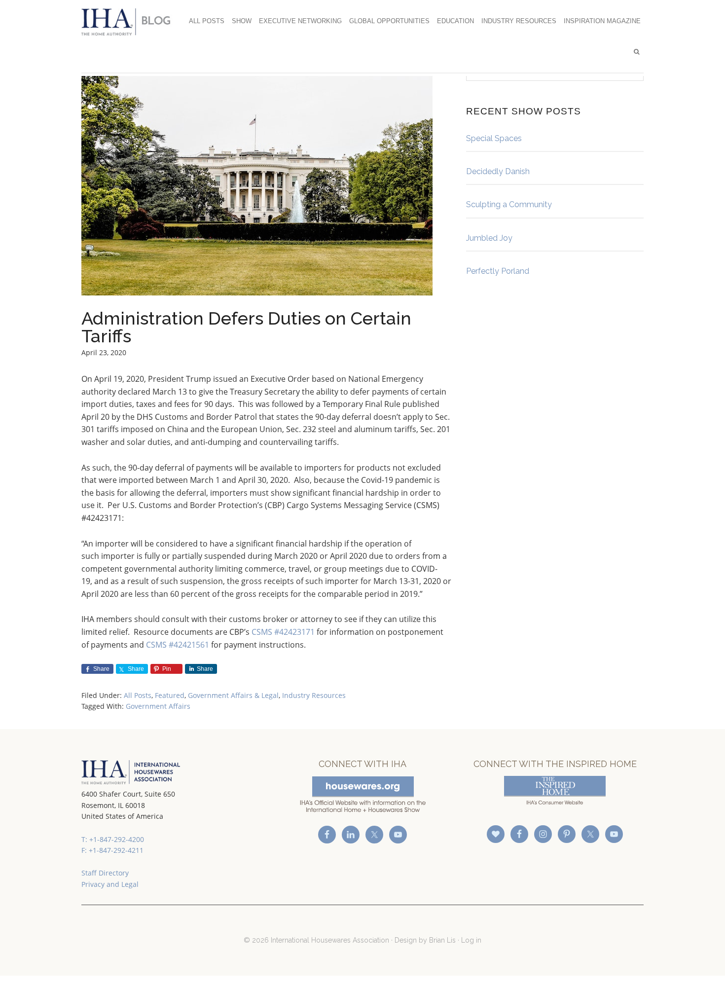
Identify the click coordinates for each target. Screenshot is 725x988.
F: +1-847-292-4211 (112, 850)
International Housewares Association (130, 21)
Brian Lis (442, 940)
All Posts (137, 695)
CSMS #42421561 (177, 644)
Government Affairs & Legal (233, 695)
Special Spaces (494, 138)
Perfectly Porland (497, 271)
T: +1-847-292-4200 (112, 839)
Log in (471, 940)
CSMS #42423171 (283, 631)
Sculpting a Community (509, 204)
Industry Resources (314, 695)
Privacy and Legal (110, 884)
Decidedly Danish (498, 171)
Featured (169, 695)
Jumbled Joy (489, 238)
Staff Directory (105, 873)
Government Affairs (158, 706)
